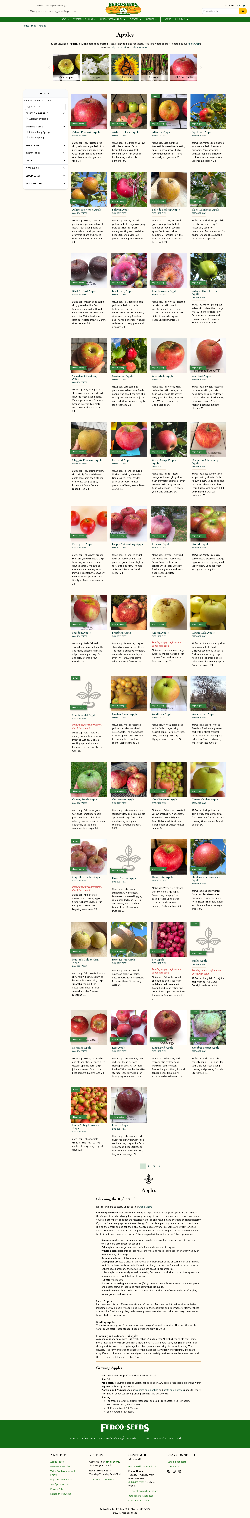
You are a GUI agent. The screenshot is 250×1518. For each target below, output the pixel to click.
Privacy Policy (57, 1489)
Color (29, 160)
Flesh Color (32, 168)
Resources (180, 19)
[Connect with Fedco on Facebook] (168, 1471)
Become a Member (60, 1466)
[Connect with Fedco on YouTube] (180, 1471)
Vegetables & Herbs (83, 19)
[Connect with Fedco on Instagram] (174, 1471)
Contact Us (173, 1466)
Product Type (33, 145)
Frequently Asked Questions (143, 1491)
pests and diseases (174, 1389)
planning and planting (146, 1389)
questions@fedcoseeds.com (143, 1466)
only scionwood (140, 47)
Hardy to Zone (34, 183)
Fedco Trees (29, 25)
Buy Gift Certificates (61, 1479)
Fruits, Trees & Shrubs (111, 19)
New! (64, 19)
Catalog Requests (176, 1461)
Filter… (47, 93)
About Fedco (57, 1461)
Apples (42, 25)
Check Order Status (138, 1500)
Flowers (134, 19)
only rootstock (118, 47)
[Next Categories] (201, 68)
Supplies (150, 19)
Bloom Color (33, 176)
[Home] (123, 8)
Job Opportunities (59, 1484)
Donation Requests (60, 1493)
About (168, 19)
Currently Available (37, 113)
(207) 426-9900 (136, 1482)
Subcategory (33, 153)
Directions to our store (101, 1479)
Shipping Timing (34, 126)
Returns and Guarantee (140, 1495)
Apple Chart (194, 43)
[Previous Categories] (49, 68)
